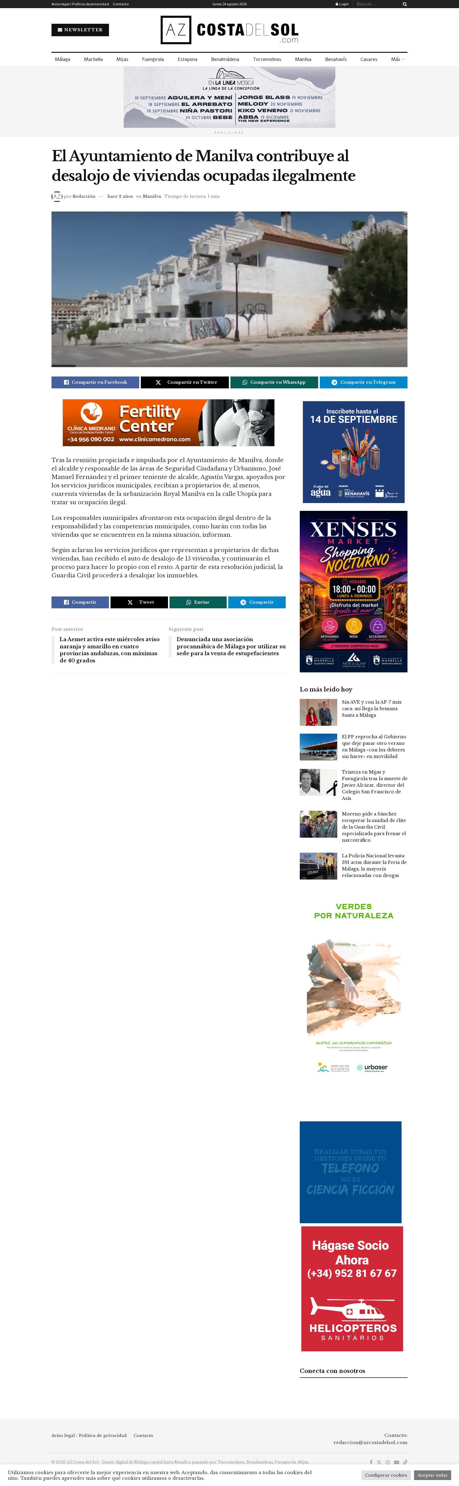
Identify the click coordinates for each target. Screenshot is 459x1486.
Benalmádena (225, 59)
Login (344, 4)
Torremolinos (267, 59)
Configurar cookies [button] (386, 1475)
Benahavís (336, 59)
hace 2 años (120, 196)
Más (395, 59)
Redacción (84, 196)
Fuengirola (153, 59)
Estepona (187, 59)
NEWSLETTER (83, 29)
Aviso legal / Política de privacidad (80, 4)
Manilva (303, 59)
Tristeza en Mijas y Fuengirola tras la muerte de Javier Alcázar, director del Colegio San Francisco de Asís (374, 785)
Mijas (122, 59)
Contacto (121, 4)
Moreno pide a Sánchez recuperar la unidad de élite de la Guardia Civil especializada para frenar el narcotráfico (374, 827)
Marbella (93, 59)
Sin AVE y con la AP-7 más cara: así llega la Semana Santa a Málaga (372, 708)
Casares (369, 59)
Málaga (62, 59)
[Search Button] (404, 4)
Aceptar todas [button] (432, 1475)
